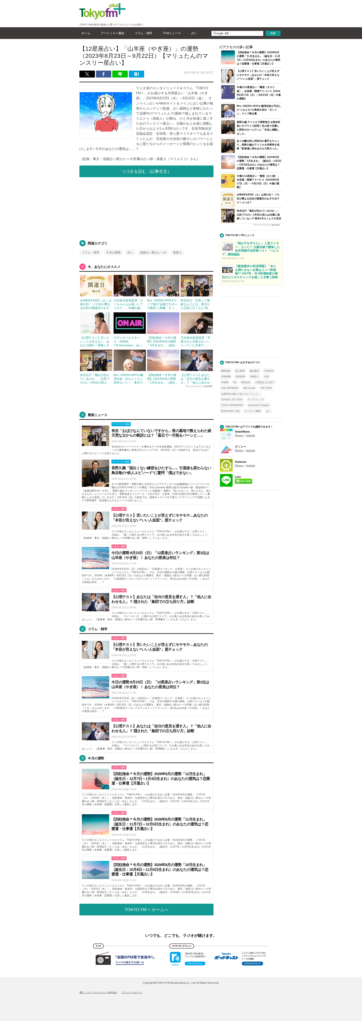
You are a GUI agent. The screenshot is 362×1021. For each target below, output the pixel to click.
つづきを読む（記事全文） (146, 171)
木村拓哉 (225, 376)
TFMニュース (172, 33)
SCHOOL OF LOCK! (232, 399)
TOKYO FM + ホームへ (146, 909)
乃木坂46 (268, 371)
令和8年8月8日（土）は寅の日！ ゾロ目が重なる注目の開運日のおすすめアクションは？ (258, 198)
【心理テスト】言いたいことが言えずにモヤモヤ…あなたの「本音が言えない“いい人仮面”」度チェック (258, 75)
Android (250, 435)
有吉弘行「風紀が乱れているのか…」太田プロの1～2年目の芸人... (94, 378)
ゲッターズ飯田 (253, 411)
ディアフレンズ (256, 399)
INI (234, 382)
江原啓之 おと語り (264, 382)
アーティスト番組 (112, 33)
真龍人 (177, 252)
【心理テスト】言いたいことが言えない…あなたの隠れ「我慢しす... (96, 341)
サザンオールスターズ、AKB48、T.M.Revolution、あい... (129, 341)
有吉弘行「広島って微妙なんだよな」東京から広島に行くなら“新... (196, 304)
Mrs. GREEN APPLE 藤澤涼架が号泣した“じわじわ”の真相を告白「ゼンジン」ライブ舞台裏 (259, 110)
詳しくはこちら (146, 438)
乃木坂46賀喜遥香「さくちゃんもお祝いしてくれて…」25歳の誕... (128, 304)
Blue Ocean (249, 388)
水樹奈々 (254, 376)
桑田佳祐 (225, 371)
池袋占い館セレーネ (153, 252)
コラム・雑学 (143, 33)
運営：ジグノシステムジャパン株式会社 (98, 992)
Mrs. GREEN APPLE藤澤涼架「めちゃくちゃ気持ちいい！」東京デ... (129, 378)
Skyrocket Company (258, 405)
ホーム (85, 33)
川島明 (224, 382)
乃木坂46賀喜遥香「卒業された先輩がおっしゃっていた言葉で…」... (196, 341)
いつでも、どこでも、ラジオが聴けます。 (181, 935)
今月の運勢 (113, 252)
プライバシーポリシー (131, 992)
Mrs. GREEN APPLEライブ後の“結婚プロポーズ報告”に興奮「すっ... (162, 304)
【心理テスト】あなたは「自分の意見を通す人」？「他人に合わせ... (196, 378)
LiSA (266, 376)
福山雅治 (254, 371)
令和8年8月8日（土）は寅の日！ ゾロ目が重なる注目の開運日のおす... (96, 304)
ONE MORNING (229, 388)
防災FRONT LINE (230, 411)
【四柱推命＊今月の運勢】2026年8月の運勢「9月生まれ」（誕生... (162, 341)
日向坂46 (240, 376)
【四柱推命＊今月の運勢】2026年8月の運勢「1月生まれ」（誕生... (162, 378)
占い (194, 33)
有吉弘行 (245, 382)
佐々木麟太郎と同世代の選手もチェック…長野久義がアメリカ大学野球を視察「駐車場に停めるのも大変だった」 (258, 145)
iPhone (239, 435)
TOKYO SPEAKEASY (232, 405)
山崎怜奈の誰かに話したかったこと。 (240, 394)
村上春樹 (240, 371)
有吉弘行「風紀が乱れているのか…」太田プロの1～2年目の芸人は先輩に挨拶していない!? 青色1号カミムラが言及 (259, 214)
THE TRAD (266, 388)
